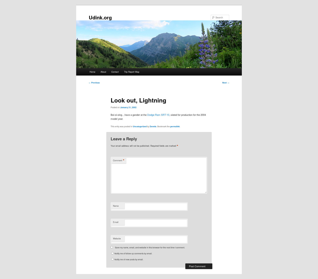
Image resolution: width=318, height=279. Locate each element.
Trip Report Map (131, 71)
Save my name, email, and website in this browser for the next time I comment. (150, 247)
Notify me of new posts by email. (128, 259)
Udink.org (100, 17)
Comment (118, 160)
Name (116, 205)
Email (115, 222)
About (103, 71)
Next (225, 82)
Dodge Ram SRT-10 (158, 114)
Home (92, 71)
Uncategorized (140, 126)
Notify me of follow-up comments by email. (133, 253)
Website (117, 238)
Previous (94, 82)
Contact (115, 71)
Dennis (153, 126)
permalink (175, 126)
